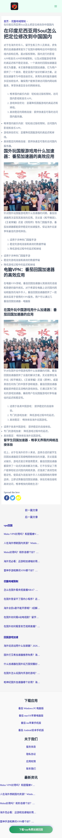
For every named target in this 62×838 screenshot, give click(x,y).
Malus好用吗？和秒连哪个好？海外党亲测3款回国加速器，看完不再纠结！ (22, 552)
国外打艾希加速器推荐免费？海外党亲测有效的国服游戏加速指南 (22, 655)
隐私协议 (31, 754)
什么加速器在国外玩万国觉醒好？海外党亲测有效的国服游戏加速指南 (22, 664)
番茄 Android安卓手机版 (31, 730)
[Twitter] (12, 497)
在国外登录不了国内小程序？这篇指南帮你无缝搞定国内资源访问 (22, 599)
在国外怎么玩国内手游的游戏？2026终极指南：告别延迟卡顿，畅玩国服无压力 (22, 673)
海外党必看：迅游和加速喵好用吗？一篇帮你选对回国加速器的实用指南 (22, 561)
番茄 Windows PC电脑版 (31, 708)
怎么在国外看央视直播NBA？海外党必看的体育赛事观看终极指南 (22, 590)
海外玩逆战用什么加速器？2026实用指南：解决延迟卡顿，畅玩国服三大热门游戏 (22, 645)
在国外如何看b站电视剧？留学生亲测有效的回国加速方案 (22, 617)
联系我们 (31, 768)
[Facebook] (6, 497)
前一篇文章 (31, 510)
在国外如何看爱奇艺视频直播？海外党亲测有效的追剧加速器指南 (22, 626)
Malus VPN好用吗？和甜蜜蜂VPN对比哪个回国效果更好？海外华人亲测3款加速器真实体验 (22, 534)
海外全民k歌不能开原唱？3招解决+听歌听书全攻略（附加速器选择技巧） (22, 608)
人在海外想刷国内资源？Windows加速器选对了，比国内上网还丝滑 (22, 543)
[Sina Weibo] (18, 497)
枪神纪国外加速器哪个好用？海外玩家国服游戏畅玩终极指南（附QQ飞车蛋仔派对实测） (22, 682)
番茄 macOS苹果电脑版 (31, 715)
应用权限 (31, 761)
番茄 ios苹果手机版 (31, 723)
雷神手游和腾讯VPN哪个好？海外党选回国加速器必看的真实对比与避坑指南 (22, 570)
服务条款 (31, 746)
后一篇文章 (31, 517)
